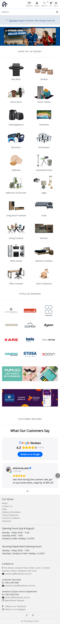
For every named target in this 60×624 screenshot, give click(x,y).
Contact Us (7, 506)
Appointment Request (14, 600)
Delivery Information (11, 512)
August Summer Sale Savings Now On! (30, 20)
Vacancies (6, 521)
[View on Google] (8, 469)
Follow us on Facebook (15, 606)
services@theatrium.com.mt (17, 597)
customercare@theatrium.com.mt (20, 585)
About (5, 503)
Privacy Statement (10, 515)
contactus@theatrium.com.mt (18, 573)
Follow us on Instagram (15, 609)
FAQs (4, 509)
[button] (4, 36)
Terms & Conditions (11, 518)
